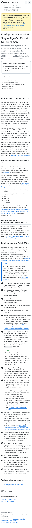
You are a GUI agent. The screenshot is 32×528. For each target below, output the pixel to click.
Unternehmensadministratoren (11, 5)
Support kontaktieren (8, 501)
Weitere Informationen (11, 480)
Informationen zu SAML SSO (14, 98)
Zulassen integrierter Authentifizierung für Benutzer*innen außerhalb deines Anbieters (16, 326)
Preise (15, 520)
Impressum (15, 519)
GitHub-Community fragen (9, 499)
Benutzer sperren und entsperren (20, 155)
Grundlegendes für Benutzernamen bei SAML (13, 221)
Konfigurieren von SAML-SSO (11, 10)
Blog (17, 522)
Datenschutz (4, 520)
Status (10, 520)
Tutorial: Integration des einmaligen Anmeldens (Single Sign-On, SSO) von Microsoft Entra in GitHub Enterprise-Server (15, 211)
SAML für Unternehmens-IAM (11, 9)
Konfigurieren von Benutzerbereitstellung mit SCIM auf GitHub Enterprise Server (15, 185)
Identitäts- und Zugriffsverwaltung (12, 7)
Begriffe (23, 519)
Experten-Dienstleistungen (8, 522)
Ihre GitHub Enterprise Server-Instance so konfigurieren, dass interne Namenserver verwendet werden (17, 427)
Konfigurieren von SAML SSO (14, 243)
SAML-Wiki (6, 172)
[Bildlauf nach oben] (28, 524)
